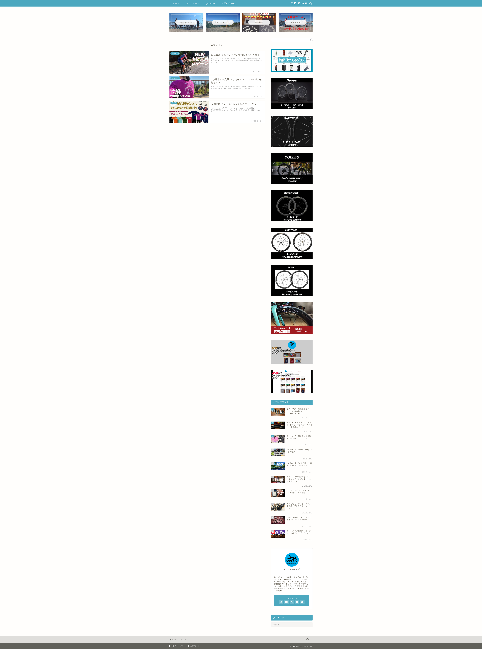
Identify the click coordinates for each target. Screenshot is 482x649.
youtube (210, 3)
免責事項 (193, 646)
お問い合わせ (228, 3)
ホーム (176, 3)
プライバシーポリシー (179, 646)
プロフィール (193, 3)
